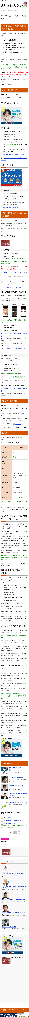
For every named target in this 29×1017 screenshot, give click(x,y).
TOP (5, 10)
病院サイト (18, 424)
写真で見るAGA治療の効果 (16, 777)
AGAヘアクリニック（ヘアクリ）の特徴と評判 (13, 287)
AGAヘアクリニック (9, 823)
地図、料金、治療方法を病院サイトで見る (13, 154)
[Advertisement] (14, 983)
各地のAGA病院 (5, 838)
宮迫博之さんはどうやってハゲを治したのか (13, 899)
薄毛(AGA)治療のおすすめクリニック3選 (12, 873)
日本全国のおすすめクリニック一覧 (18, 802)
